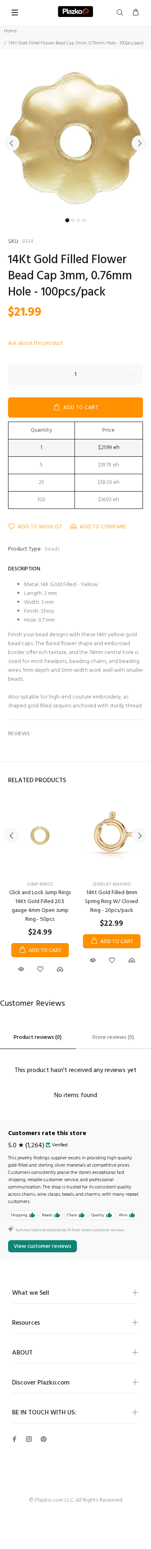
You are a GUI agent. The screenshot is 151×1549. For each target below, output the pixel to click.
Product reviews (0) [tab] (38, 1037)
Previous (11, 143)
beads (52, 549)
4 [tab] (84, 220)
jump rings (40, 884)
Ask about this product (35, 343)
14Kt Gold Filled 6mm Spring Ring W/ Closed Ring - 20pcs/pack (111, 901)
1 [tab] (67, 220)
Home (10, 31)
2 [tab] (73, 220)
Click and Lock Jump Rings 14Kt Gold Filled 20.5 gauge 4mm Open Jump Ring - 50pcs (40, 906)
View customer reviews (42, 1246)
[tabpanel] (75, 138)
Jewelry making (112, 884)
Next (139, 143)
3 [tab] (79, 220)
